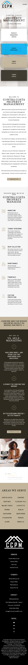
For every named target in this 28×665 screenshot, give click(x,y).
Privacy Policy (18, 644)
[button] (14, 622)
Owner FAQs (14, 561)
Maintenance (14, 584)
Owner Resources (14, 558)
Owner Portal (14, 62)
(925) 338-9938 (14, 608)
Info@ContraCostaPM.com (14, 611)
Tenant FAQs (14, 581)
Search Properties (14, 49)
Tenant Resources (14, 578)
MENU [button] (25, 4)
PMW (22, 642)
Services (14, 564)
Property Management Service (14, 35)
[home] (7, 4)
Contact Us (14, 179)
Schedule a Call (14, 431)
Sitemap (10, 644)
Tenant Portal (14, 75)
